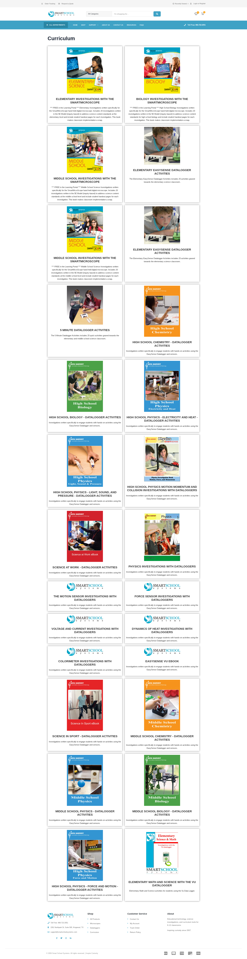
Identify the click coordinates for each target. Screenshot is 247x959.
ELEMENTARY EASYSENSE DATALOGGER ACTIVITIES (162, 171)
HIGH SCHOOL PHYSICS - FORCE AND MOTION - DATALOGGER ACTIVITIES (85, 888)
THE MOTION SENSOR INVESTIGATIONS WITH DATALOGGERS (85, 598)
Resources (131, 25)
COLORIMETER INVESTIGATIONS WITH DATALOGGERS (85, 663)
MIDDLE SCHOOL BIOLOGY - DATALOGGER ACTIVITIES (162, 813)
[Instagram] (66, 938)
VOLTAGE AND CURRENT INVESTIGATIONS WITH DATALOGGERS (84, 630)
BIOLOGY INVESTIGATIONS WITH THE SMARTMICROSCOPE (162, 100)
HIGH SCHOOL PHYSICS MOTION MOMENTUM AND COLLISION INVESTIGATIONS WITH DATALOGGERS (162, 488)
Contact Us (118, 25)
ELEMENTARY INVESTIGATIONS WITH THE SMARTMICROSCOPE (85, 100)
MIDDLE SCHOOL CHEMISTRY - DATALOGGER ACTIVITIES (162, 738)
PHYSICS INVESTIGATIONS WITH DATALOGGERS (162, 566)
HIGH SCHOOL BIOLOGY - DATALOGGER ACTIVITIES (85, 417)
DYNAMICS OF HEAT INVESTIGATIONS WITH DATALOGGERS (162, 630)
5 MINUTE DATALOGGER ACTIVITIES (85, 330)
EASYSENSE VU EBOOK (162, 661)
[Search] (157, 13)
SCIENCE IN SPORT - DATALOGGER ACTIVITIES (84, 736)
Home (75, 25)
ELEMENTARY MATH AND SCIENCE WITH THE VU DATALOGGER (162, 883)
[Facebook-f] (57, 938)
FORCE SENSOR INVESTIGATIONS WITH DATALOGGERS (162, 598)
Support (92, 25)
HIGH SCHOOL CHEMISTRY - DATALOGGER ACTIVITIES (162, 344)
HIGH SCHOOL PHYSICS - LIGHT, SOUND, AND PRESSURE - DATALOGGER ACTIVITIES (85, 494)
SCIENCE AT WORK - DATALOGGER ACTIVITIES (84, 567)
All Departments (57, 25)
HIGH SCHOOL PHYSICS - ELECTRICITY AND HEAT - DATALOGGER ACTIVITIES (162, 419)
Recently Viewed (181, 4)
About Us (106, 25)
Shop (83, 25)
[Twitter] (61, 938)
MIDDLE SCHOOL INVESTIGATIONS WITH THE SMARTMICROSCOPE (85, 180)
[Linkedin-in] (71, 938)
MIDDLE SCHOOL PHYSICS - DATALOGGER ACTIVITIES (84, 813)
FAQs (142, 25)
